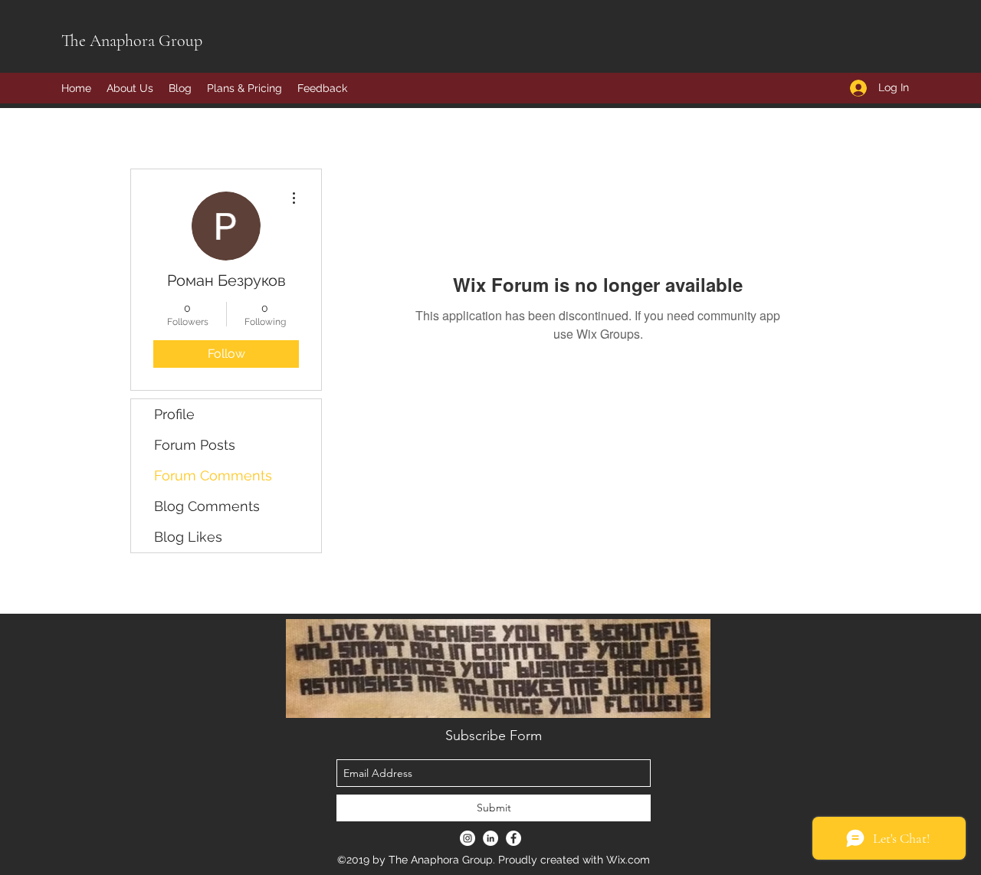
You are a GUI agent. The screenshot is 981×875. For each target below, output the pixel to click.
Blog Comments (207, 506)
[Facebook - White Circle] (513, 838)
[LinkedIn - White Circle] (490, 838)
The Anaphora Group (131, 41)
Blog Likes (188, 537)
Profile (174, 414)
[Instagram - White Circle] (467, 838)
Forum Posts (194, 445)
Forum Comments (213, 475)
